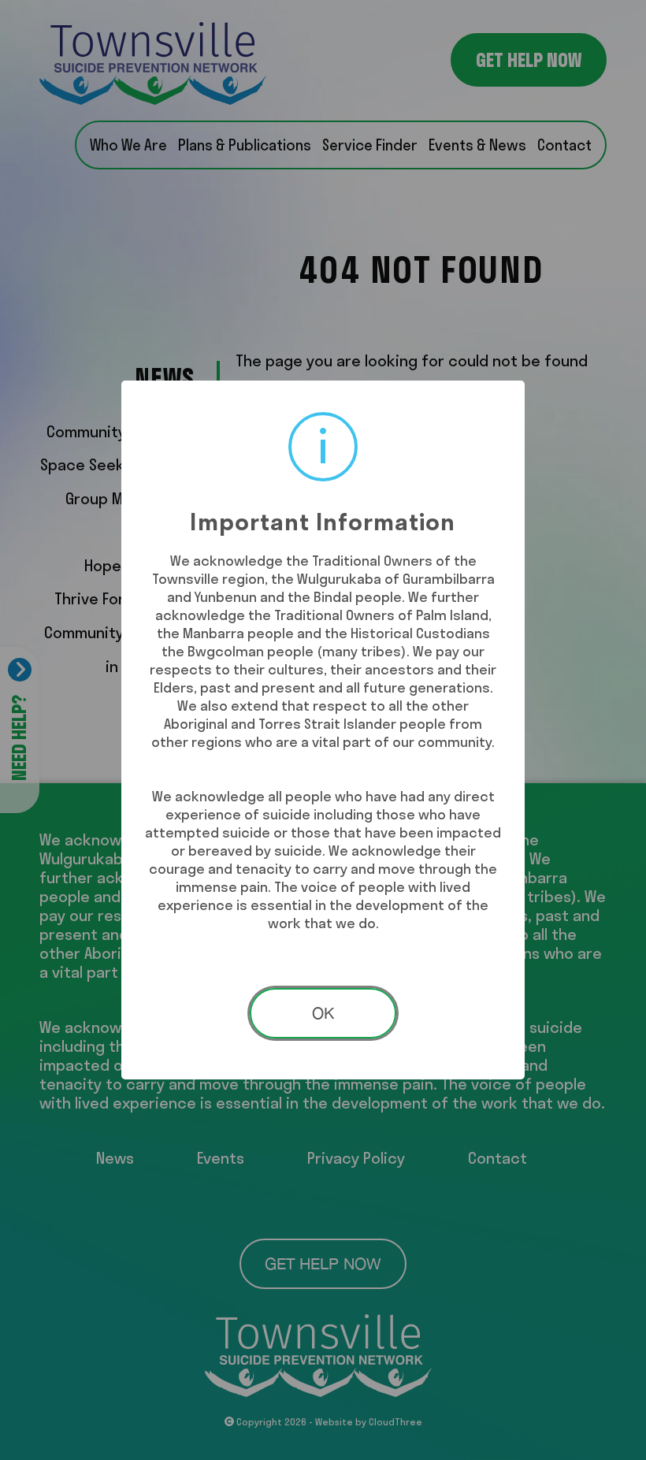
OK (323, 1013)
